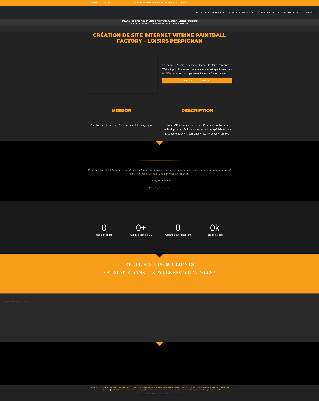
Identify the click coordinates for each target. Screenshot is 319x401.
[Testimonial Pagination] (149, 187)
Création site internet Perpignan (119, 387)
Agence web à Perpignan (201, 390)
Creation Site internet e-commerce (156, 390)
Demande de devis (94, 387)
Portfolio (139, 23)
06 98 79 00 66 (95, 2)
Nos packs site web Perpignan (184, 387)
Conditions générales (185, 390)
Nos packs (173, 390)
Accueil (132, 23)
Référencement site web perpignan (143, 387)
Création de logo (138, 390)
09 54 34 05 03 (108, 2)
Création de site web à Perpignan (207, 387)
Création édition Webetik (164, 387)
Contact (105, 387)
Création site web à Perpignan (121, 390)
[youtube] (227, 2)
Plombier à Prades (218, 390)
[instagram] (231, 2)
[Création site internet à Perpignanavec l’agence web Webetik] (193, 12)
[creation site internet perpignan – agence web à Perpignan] (20, 7)
